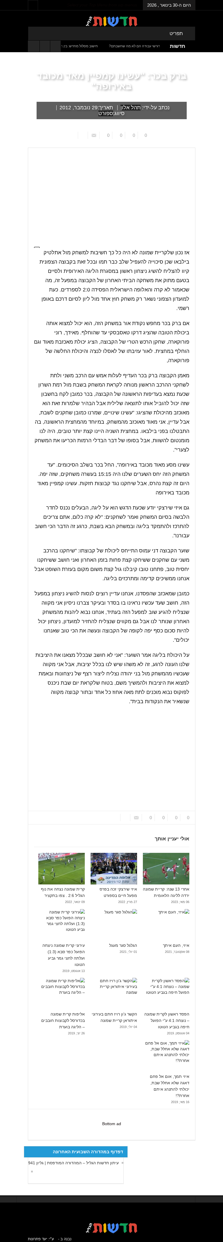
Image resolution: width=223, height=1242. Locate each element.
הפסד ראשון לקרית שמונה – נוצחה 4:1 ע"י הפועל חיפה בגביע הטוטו (166, 1020)
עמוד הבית (184, 143)
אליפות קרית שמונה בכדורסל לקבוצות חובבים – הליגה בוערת (63, 1020)
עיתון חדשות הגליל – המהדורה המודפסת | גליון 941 (73, 1163)
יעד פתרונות (37, 1239)
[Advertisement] (111, 758)
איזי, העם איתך (176, 945)
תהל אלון (131, 107)
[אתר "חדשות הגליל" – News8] (111, 21)
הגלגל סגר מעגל (123, 945)
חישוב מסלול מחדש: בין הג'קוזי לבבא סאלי (82, 46)
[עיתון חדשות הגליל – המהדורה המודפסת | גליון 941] (30, 1171)
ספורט (105, 113)
